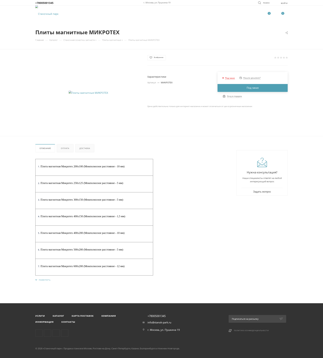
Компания (108, 315)
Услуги (40, 315)
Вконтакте (39, 333)
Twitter (56, 333)
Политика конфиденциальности (251, 330)
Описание (45, 148)
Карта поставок (83, 315)
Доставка (84, 148)
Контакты (68, 321)
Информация (44, 321)
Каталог (58, 315)
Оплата (65, 148)
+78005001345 (44, 3)
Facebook (47, 333)
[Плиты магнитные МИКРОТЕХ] (88, 93)
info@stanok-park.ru (159, 322)
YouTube (64, 333)
